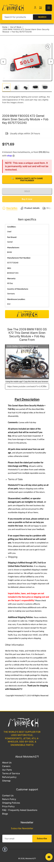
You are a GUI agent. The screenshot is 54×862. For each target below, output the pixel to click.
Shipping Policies (11, 802)
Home (4, 27)
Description (11, 208)
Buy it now (27, 199)
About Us (7, 762)
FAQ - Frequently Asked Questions (19, 810)
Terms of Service (11, 773)
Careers (6, 766)
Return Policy (9, 799)
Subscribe (42, 838)
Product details (31, 208)
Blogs (5, 813)
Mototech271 (30, 858)
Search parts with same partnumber (27, 179)
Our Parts (7, 769)
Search (42, 17)
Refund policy (9, 777)
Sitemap (6, 780)
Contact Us (8, 795)
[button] (4, 849)
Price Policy (8, 806)
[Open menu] (49, 8)
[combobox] (27, 17)
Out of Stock (15, 27)
